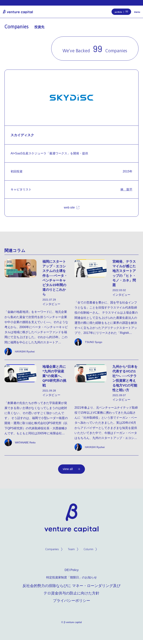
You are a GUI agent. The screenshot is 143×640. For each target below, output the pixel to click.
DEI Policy (72, 570)
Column (88, 549)
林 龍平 (126, 189)
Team (71, 549)
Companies (52, 549)
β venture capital (18, 12)
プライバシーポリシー (71, 601)
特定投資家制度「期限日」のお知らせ (71, 577)
